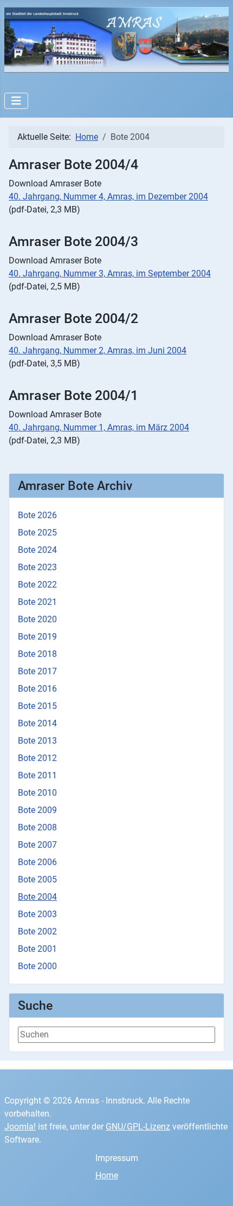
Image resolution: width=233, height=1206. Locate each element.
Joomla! (20, 1126)
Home (106, 1175)
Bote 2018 (37, 654)
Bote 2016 (37, 688)
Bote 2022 (37, 584)
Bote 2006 (37, 862)
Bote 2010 (37, 793)
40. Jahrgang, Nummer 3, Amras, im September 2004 (110, 273)
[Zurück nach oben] (214, 1186)
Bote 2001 (37, 949)
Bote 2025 (37, 532)
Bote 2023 (37, 567)
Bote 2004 (37, 897)
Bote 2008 (37, 827)
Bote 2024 (37, 550)
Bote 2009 (37, 810)
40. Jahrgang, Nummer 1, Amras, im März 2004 (99, 427)
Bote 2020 (37, 619)
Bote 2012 (37, 758)
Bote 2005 (37, 879)
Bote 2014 (37, 723)
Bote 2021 (37, 602)
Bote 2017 (37, 671)
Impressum (116, 1158)
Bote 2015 (37, 706)
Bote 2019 (37, 636)
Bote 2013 (37, 741)
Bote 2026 (37, 515)
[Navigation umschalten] (16, 101)
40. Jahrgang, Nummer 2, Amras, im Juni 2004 (97, 350)
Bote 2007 (37, 845)
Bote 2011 (37, 775)
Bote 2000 (37, 966)
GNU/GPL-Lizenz (138, 1126)
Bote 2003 (37, 914)
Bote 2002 (37, 931)
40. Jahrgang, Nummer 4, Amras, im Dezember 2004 (108, 196)
